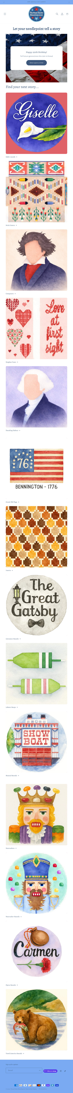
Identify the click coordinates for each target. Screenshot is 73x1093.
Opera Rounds (11, 985)
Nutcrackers (10, 848)
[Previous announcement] (4, 2)
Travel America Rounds (14, 1053)
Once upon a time (36, 63)
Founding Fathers (12, 430)
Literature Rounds (12, 639)
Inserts (8, 570)
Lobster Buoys (11, 707)
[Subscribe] (39, 1070)
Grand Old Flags (11, 502)
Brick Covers (10, 225)
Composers (10, 294)
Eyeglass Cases (11, 362)
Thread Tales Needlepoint (18, 1089)
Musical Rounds (11, 776)
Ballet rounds (10, 157)
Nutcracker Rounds (12, 917)
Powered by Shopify (31, 1089)
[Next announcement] (69, 2)
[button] (4, 14)
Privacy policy (43, 1089)
